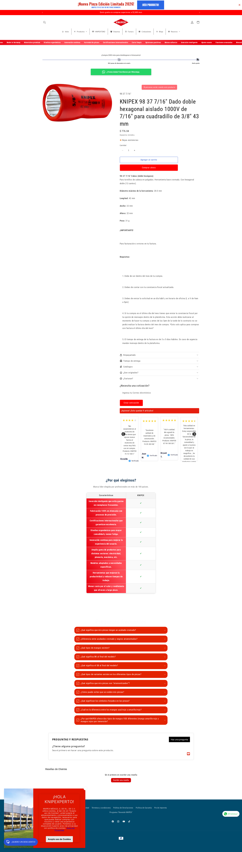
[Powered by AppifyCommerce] (188, 753)
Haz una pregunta (179, 739)
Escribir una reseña (121, 780)
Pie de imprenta (160, 808)
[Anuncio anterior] (42, 12)
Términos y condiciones (101, 808)
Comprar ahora (149, 167)
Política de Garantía (144, 808)
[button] (44, 22)
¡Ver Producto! (150, 5)
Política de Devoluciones (123, 808)
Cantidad (123, 145)
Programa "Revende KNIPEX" (121, 812)
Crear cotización (131, 403)
